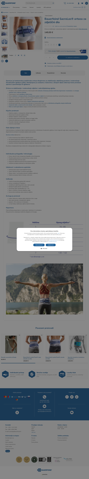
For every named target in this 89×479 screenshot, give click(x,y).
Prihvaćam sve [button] (39, 245)
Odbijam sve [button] (51, 245)
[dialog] (44, 239)
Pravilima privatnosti (54, 240)
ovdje (58, 233)
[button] (44, 248)
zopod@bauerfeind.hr (52, 241)
